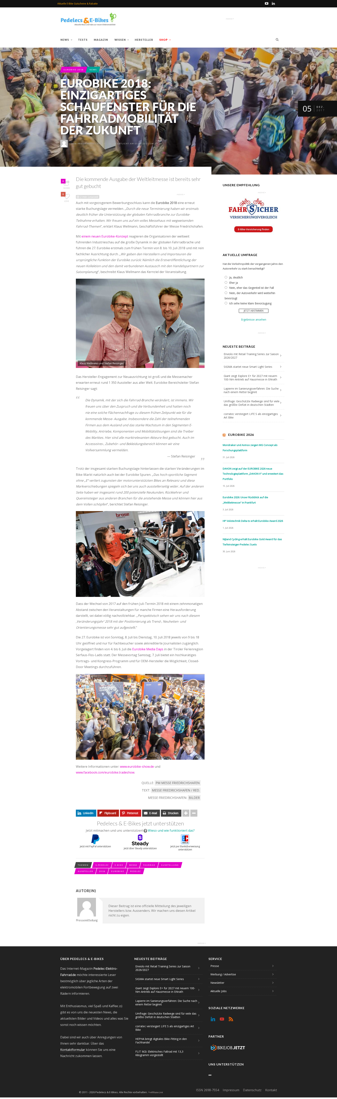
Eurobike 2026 (241, 434)
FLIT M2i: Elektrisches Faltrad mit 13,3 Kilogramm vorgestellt (159, 1053)
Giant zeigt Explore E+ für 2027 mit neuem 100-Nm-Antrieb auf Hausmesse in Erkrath (250, 377)
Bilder (194, 798)
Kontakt (271, 1090)
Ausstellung (170, 865)
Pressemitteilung (90, 143)
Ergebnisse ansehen (253, 319)
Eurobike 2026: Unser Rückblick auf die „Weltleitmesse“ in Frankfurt (245, 499)
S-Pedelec (102, 865)
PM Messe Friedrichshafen (178, 783)
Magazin (101, 39)
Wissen (120, 39)
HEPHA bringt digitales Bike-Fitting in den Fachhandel (161, 1040)
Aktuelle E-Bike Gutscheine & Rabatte (77, 3)
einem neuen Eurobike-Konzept (105, 236)
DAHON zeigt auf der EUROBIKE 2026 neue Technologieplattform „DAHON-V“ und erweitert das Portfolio (253, 474)
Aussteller (85, 871)
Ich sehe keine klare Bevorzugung (250, 303)
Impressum (231, 1090)
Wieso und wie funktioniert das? (171, 830)
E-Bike (119, 865)
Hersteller (144, 39)
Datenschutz (252, 1090)
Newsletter (217, 983)
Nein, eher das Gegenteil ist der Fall (251, 288)
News (64, 39)
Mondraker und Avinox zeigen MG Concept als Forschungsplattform (250, 447)
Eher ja (233, 282)
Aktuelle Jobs (218, 991)
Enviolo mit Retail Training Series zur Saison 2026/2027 (251, 355)
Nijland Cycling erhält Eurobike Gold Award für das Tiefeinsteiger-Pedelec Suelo (252, 541)
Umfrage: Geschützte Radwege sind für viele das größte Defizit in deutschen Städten (251, 403)
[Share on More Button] (185, 813)
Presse (214, 966)
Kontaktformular (72, 1050)
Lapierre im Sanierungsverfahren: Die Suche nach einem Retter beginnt (251, 390)
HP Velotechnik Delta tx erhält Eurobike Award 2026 (253, 521)
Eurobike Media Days (147, 649)
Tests (83, 39)
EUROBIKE (117, 871)
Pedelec (135, 871)
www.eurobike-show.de (137, 766)
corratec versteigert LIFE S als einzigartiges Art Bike (251, 415)
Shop (163, 39)
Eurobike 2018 (74, 69)
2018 (102, 871)
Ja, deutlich (236, 277)
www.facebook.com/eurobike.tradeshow (105, 772)
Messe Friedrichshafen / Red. (176, 790)
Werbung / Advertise (223, 974)
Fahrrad (149, 865)
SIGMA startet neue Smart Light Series (248, 367)
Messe (133, 865)
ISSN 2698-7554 (207, 1090)
